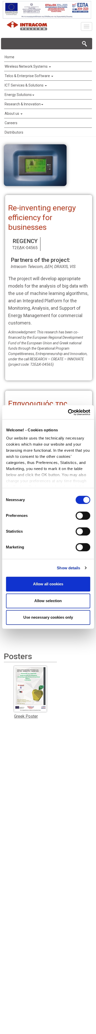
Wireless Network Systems (26, 66)
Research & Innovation (23, 104)
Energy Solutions (18, 95)
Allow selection (48, 601)
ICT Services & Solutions (24, 85)
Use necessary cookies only (48, 617)
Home (9, 57)
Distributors (14, 132)
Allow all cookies (48, 584)
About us (12, 113)
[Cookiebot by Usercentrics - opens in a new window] (68, 412)
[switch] (83, 516)
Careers (11, 123)
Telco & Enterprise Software (28, 76)
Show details (68, 568)
